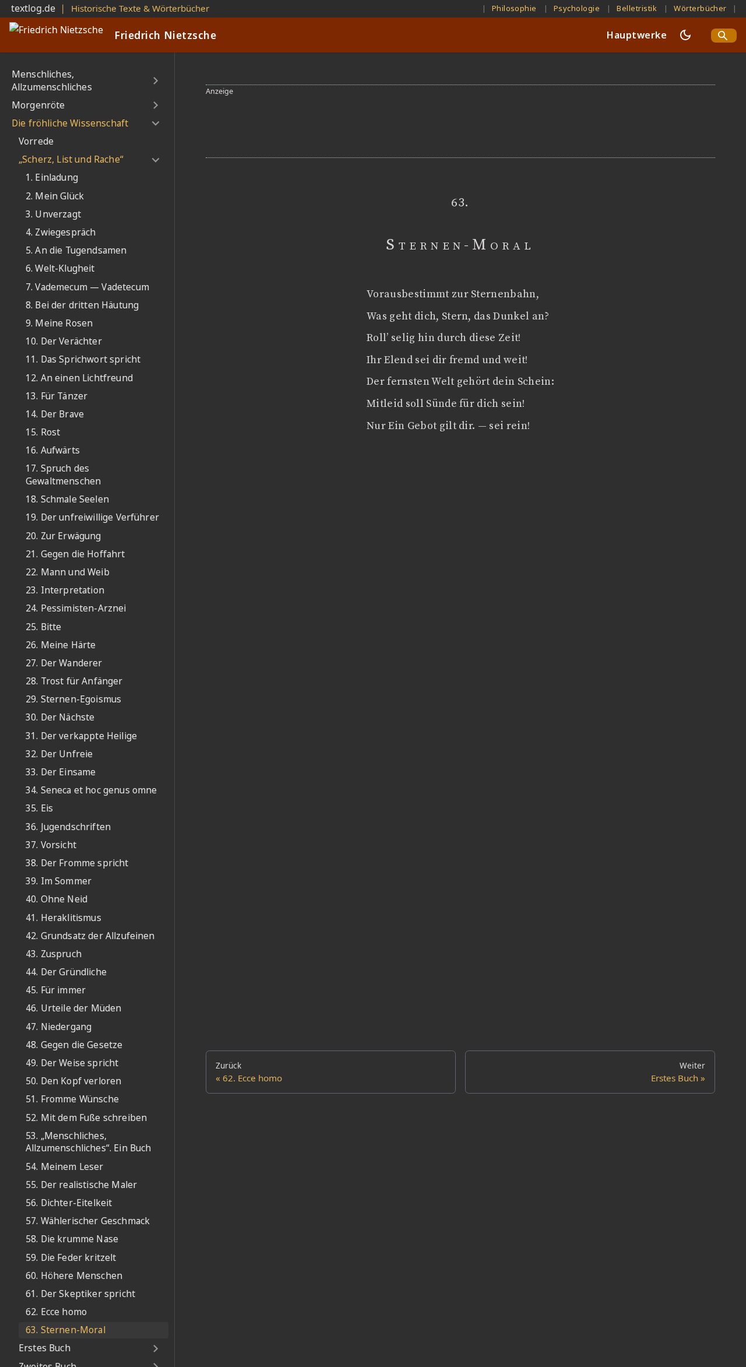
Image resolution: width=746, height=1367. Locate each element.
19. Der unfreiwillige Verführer (92, 518)
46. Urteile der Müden (73, 1009)
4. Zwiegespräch (61, 232)
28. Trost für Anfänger (74, 681)
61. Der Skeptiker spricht (80, 1294)
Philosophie (514, 8)
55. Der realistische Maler (81, 1185)
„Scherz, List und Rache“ (71, 160)
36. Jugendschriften (68, 827)
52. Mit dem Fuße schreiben (86, 1118)
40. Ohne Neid (56, 900)
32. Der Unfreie (59, 754)
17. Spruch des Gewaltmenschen (63, 475)
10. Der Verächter (64, 341)
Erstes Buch (45, 1349)
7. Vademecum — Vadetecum (87, 287)
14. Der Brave (55, 414)
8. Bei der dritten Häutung (82, 305)
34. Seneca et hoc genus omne (91, 790)
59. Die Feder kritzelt (71, 1258)
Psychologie (577, 8)
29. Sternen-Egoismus (73, 700)
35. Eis (39, 809)
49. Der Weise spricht (72, 1063)
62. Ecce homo (56, 1312)
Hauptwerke (637, 35)
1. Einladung (52, 178)
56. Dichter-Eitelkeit (69, 1203)
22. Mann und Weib (68, 572)
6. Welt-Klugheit (60, 269)
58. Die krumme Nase (72, 1240)
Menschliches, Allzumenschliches (52, 80)
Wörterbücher (700, 8)
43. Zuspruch (54, 954)
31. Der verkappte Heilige (81, 736)
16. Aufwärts (53, 451)
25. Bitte (43, 627)
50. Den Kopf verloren (73, 1081)
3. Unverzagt (53, 214)
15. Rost (43, 432)
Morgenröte (38, 105)
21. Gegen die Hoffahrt (75, 554)
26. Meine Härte (61, 645)
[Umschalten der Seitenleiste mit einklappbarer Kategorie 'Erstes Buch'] (155, 1349)
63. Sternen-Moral (65, 1330)
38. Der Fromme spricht (77, 863)
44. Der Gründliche (66, 972)
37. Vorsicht (51, 845)
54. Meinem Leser (65, 1167)
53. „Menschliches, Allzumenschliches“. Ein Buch (88, 1142)
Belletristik (637, 8)
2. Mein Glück (55, 196)
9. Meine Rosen (59, 323)
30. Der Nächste (60, 718)
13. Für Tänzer (56, 396)
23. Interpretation (65, 590)
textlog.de (33, 8)
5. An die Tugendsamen (76, 250)
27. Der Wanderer (64, 663)
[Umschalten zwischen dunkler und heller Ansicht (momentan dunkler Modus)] (685, 35)
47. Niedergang (59, 1027)
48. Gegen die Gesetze (74, 1045)
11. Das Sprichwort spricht (83, 360)
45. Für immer (56, 991)
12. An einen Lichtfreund (79, 378)
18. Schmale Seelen (67, 499)
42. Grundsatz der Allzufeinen (90, 936)
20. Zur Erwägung (63, 536)
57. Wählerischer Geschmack (88, 1221)
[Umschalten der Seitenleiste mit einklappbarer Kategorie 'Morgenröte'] (155, 105)
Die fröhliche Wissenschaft (70, 123)
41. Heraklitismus (63, 918)
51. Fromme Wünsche (72, 1100)
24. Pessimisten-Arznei (76, 609)
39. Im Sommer (59, 881)
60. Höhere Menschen (74, 1276)
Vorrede (36, 141)
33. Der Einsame (61, 772)
